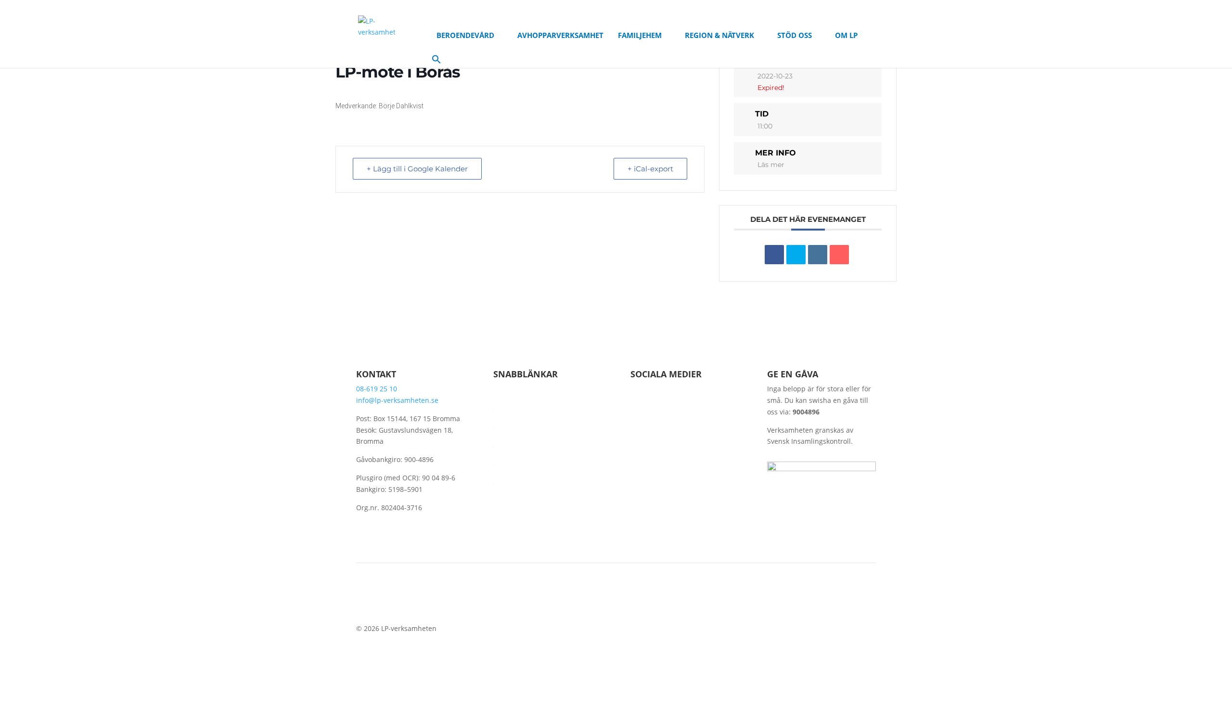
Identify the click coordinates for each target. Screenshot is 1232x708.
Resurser (507, 407)
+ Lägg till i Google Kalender (417, 168)
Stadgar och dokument (529, 461)
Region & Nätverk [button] (719, 35)
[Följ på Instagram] (676, 405)
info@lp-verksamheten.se (397, 400)
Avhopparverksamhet (560, 35)
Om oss (505, 443)
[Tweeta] (796, 254)
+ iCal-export (650, 168)
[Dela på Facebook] (774, 254)
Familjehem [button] (640, 35)
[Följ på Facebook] (638, 405)
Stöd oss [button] (794, 35)
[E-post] (839, 254)
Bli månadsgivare (521, 479)
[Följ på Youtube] (657, 405)
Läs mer (770, 164)
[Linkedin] (817, 254)
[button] (436, 61)
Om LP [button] (846, 35)
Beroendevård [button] (465, 35)
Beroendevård (516, 425)
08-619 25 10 (376, 388)
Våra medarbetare (522, 388)
